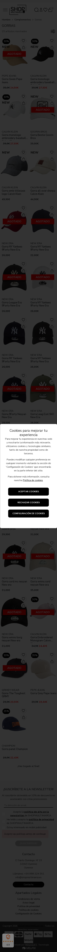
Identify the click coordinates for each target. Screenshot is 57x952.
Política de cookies (33, 480)
